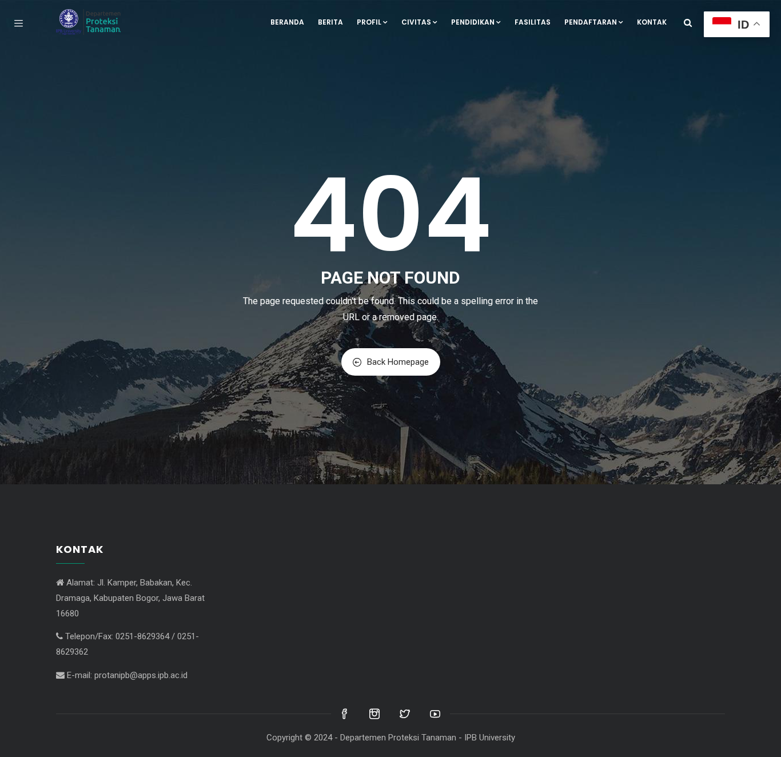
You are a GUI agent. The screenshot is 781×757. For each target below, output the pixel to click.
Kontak (652, 22)
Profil (369, 22)
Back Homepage (398, 362)
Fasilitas (533, 22)
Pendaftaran (590, 22)
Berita (330, 22)
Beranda (287, 22)
